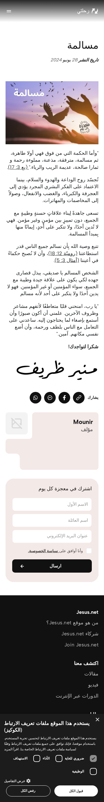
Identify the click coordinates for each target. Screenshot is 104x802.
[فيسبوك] (64, 397)
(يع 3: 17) (18, 167)
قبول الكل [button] (76, 790)
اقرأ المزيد (11, 749)
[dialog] (52, 758)
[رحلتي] (87, 11)
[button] (52, 780)
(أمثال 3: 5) (67, 260)
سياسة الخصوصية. (43, 551)
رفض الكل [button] (28, 790)
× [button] (98, 720)
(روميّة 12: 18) (62, 253)
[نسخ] (79, 397)
